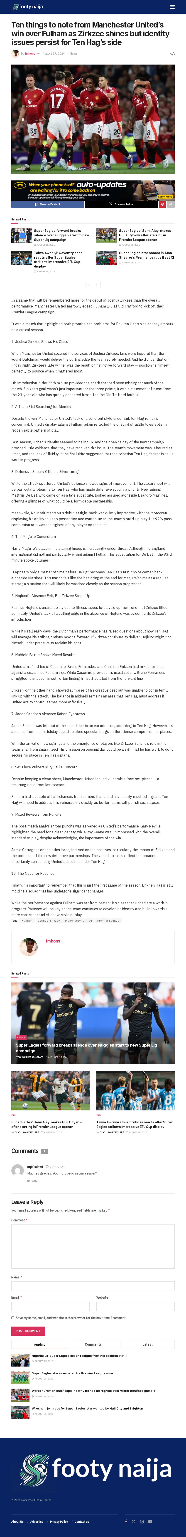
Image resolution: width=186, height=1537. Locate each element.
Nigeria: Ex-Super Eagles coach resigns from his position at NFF (80, 1355)
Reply (34, 1180)
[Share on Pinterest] (162, 204)
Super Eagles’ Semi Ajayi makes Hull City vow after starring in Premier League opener (145, 235)
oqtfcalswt (35, 1167)
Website (102, 1297)
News (74, 53)
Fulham (27, 920)
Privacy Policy (59, 1522)
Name (16, 1277)
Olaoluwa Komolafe (31, 1057)
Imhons (30, 53)
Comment (19, 1220)
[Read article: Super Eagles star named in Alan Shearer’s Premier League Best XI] (106, 258)
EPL (14, 1115)
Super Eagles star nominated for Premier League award (73, 1373)
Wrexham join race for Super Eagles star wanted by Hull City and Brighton (87, 1408)
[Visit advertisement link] (93, 190)
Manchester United (78, 920)
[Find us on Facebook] (126, 1522)
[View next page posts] (97, 285)
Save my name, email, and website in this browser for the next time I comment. (71, 1318)
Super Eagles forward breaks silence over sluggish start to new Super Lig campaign (61, 235)
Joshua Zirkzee (49, 920)
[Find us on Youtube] (150, 1522)
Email (16, 1297)
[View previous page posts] (89, 285)
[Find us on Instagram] (142, 1522)
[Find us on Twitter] (134, 1522)
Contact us (82, 1522)
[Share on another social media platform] (171, 204)
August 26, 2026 (45, 244)
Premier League (108, 920)
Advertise (37, 1522)
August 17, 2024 (54, 53)
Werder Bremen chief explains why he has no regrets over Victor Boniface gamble (94, 1390)
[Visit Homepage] (27, 6)
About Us (17, 1522)
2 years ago (57, 1167)
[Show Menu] (172, 7)
